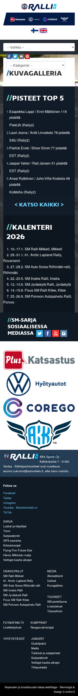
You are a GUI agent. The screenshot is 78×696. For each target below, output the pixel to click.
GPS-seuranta (12, 540)
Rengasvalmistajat (42, 627)
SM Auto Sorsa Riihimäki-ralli (21, 585)
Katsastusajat (12, 545)
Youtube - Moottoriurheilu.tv (20, 507)
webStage (51, 687)
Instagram (9, 503)
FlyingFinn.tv (13, 622)
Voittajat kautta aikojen (17, 560)
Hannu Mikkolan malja (17, 555)
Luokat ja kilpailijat (14, 526)
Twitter (7, 498)
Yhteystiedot (14, 639)
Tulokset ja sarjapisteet (45, 653)
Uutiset (51, 581)
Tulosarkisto (54, 611)
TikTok (7, 512)
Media (51, 571)
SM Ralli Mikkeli (13, 576)
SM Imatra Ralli (13, 590)
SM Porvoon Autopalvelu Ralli (22, 604)
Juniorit (37, 639)
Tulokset (54, 597)
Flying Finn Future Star (17, 550)
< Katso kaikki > (39, 205)
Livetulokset (54, 606)
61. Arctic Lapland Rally (18, 581)
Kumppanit (39, 622)
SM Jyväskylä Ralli (15, 595)
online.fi (70, 691)
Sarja (8, 521)
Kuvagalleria (55, 585)
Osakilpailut (13, 571)
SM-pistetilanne (57, 601)
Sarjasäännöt (11, 536)
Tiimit (6, 531)
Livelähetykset (12, 627)
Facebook (9, 493)
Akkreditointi (55, 576)
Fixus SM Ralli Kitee (16, 600)
